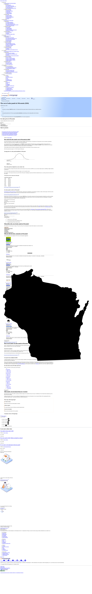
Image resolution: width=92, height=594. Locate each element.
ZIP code (2, 122)
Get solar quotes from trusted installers (10, 3)
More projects (24, 98)
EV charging (18, 98)
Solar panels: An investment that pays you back (9, 135)
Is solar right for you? (9, 7)
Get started (2, 508)
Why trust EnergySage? (4, 125)
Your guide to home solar (10, 5)
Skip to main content (3, 0)
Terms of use (2, 566)
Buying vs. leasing (9, 16)
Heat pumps (13, 98)
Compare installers (9, 13)
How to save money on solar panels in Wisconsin (9, 134)
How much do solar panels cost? (11, 6)
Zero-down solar (8, 17)
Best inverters (8, 11)
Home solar (3, 98)
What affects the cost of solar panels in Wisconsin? (10, 132)
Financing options (9, 15)
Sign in (34, 98)
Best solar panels (8, 10)
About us (28, 98)
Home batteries (8, 98)
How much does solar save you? (11, 8)
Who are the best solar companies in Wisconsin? (9, 133)
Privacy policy (2, 567)
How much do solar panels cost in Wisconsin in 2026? (10, 131)
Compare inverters (9, 12)
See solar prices (3, 124)
